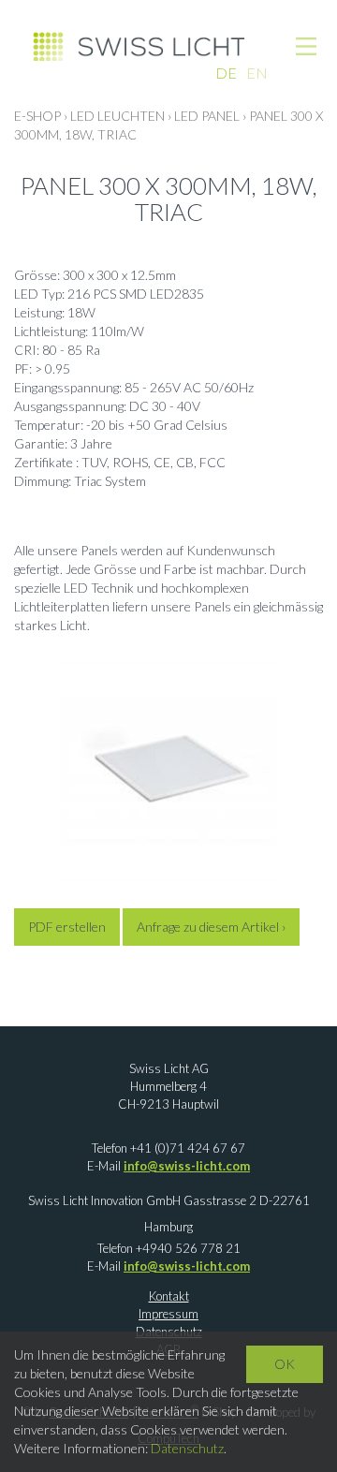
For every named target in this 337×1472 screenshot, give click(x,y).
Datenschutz (187, 1448)
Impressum (168, 1313)
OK (284, 1364)
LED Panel (207, 116)
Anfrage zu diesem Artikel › (211, 927)
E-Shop (37, 116)
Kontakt (169, 1295)
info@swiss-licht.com (187, 1165)
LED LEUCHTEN (117, 116)
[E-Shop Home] (138, 45)
